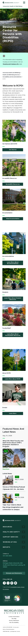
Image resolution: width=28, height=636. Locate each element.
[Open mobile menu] (24, 2)
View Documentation (12, 218)
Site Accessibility (14, 622)
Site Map (14, 618)
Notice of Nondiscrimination (8, 629)
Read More (6, 469)
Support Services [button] (10, 537)
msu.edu (16, 627)
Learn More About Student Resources (12, 298)
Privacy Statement (14, 620)
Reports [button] (6, 547)
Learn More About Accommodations (13, 263)
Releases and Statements (14, 573)
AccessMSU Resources (13, 184)
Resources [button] (7, 527)
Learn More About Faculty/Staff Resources (12, 334)
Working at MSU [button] (10, 542)
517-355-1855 (7, 556)
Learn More (12, 413)
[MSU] (12, 521)
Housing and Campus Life (11, 64)
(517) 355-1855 (9, 627)
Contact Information (14, 616)
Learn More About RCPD (12, 379)
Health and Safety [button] (11, 532)
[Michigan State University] (11, 2)
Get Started (12, 149)
